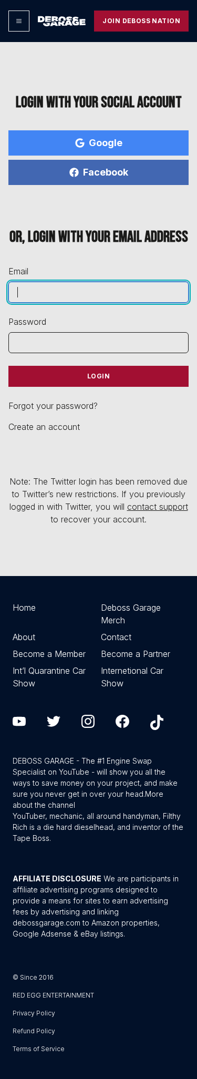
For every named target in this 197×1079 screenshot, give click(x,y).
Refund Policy (34, 1031)
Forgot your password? (53, 405)
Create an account (44, 427)
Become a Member (49, 654)
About (24, 637)
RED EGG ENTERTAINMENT (53, 995)
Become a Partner (135, 654)
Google (105, 142)
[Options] (18, 21)
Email (18, 271)
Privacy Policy (34, 1013)
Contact (116, 637)
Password (27, 321)
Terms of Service (39, 1049)
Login (98, 376)
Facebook (105, 172)
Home (24, 607)
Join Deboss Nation (141, 21)
